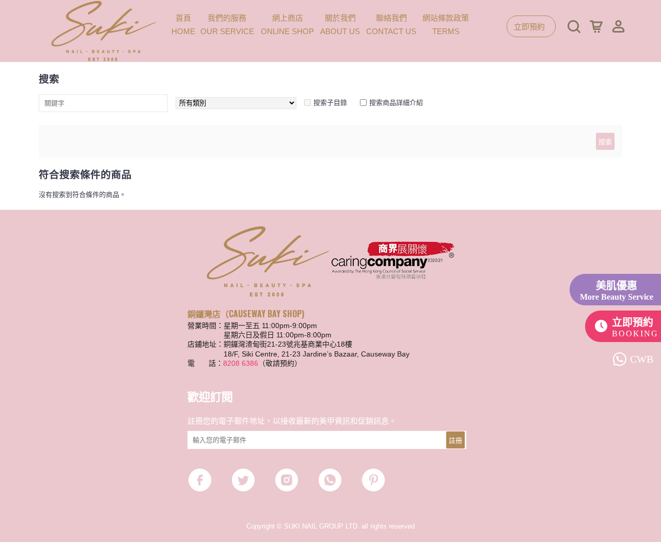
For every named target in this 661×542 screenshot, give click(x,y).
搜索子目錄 (330, 102)
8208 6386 (240, 363)
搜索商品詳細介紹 (396, 102)
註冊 (455, 440)
